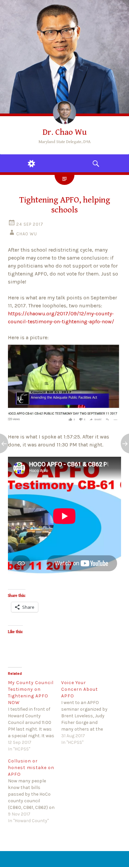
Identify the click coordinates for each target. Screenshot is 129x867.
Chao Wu (26, 233)
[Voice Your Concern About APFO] (87, 712)
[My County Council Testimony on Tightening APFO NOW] (34, 715)
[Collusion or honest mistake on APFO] (34, 791)
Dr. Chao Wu (65, 132)
